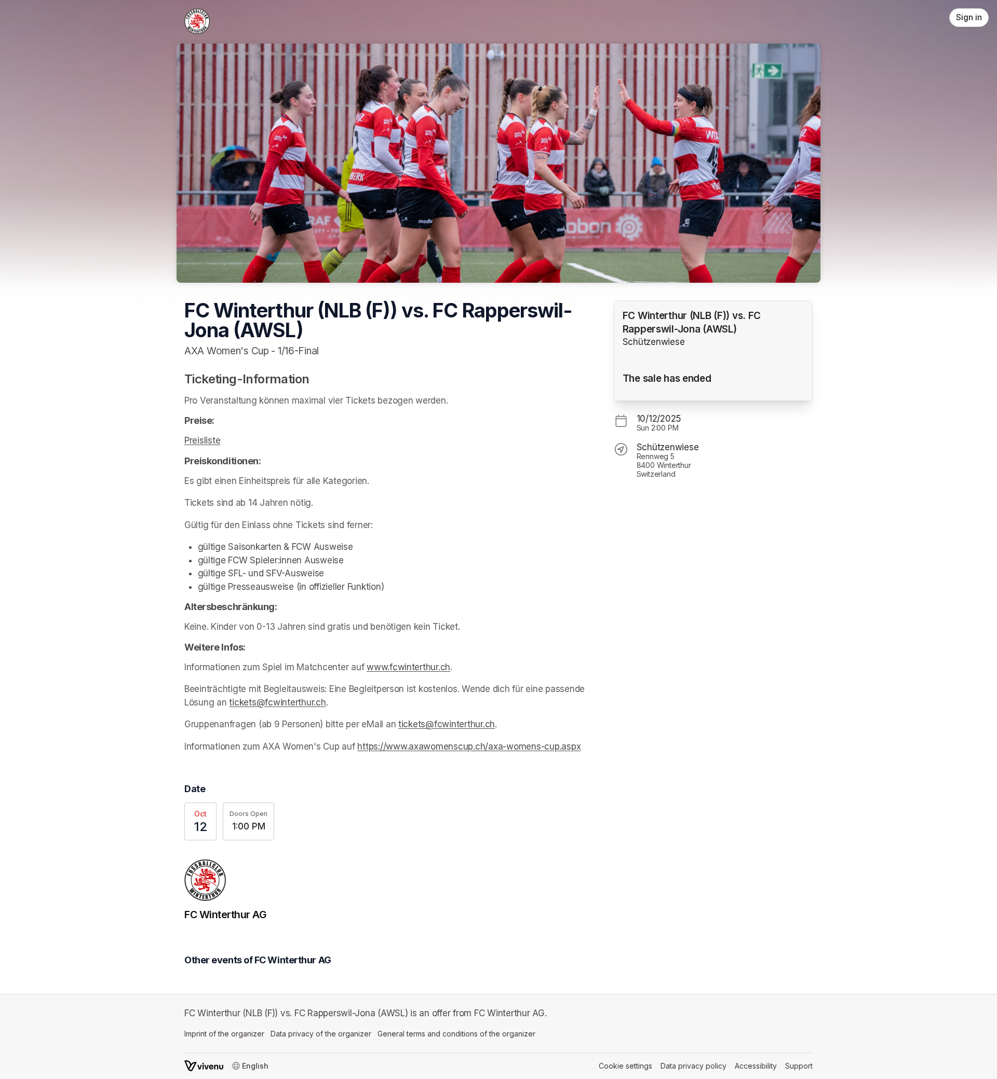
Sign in (969, 17)
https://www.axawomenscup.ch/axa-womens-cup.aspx (469, 746)
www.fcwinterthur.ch (408, 667)
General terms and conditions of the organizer (456, 1033)
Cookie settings (625, 1065)
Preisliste (202, 440)
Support (799, 1065)
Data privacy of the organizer (321, 1033)
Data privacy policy (693, 1065)
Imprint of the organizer (224, 1033)
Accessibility (756, 1065)
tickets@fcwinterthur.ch (277, 702)
